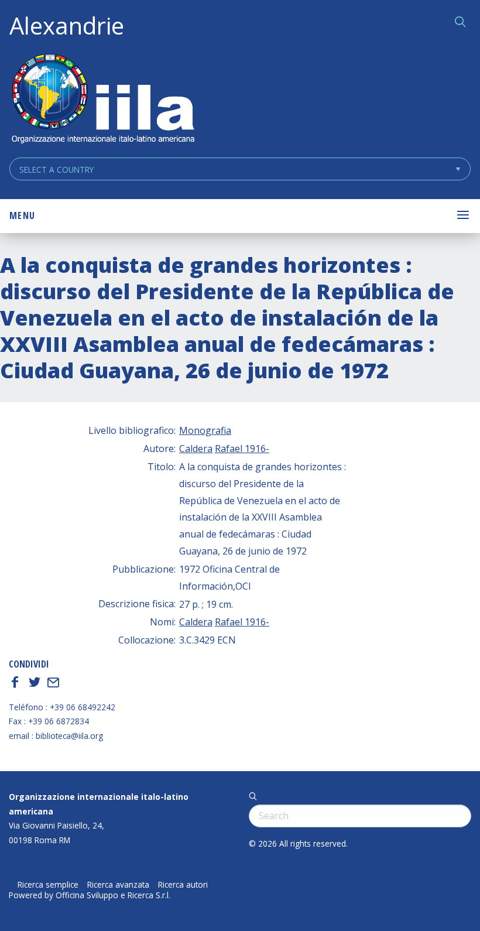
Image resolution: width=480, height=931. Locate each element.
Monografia (205, 430)
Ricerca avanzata (118, 885)
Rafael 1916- (242, 448)
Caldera (195, 448)
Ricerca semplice (48, 885)
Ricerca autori (183, 885)
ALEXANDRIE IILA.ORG (102, 100)
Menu (22, 215)
